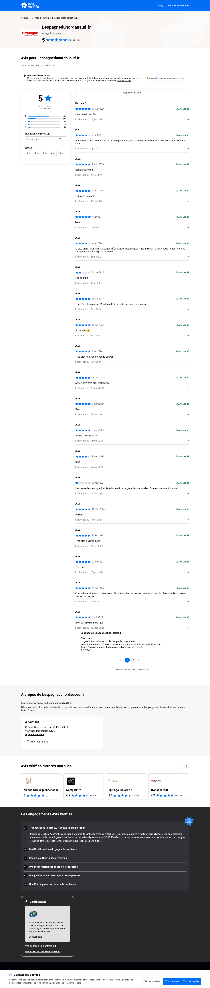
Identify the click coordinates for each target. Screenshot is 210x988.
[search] (60, 140)
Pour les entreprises (178, 5)
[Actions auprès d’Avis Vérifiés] (188, 119)
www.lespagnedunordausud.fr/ (40, 731)
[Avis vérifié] (177, 109)
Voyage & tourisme (41, 18)
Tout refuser (172, 981)
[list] (105, 786)
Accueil (24, 18)
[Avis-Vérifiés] (30, 5)
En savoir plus (124, 80)
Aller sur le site (39, 741)
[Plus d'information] (54, 946)
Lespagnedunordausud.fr (66, 18)
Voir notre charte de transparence (42, 951)
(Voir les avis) (74, 40)
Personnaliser (153, 981)
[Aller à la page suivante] (144, 660)
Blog (160, 5)
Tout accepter (191, 981)
